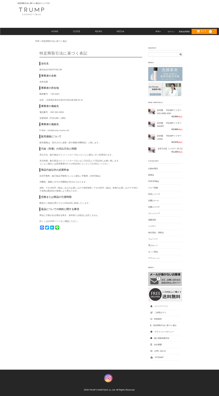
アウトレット (154, 258)
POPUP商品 (153, 181)
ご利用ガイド (159, 313)
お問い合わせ (159, 351)
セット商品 (153, 252)
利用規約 (157, 319)
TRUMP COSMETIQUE (98, 390)
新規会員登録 (184, 32)
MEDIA (120, 31)
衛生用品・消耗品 (156, 233)
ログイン (171, 32)
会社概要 (157, 345)
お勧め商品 (153, 169)
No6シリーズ (154, 194)
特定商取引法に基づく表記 (163, 325)
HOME (54, 31)
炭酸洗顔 (152, 220)
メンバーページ (160, 306)
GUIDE (76, 31)
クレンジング (154, 213)
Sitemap (158, 357)
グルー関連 (153, 188)
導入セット (153, 245)
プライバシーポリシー (163, 332)
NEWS (98, 31)
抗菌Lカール (153, 201)
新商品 (151, 175)
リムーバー (153, 239)
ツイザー (152, 226)
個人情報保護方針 (161, 338)
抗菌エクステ (154, 207)
